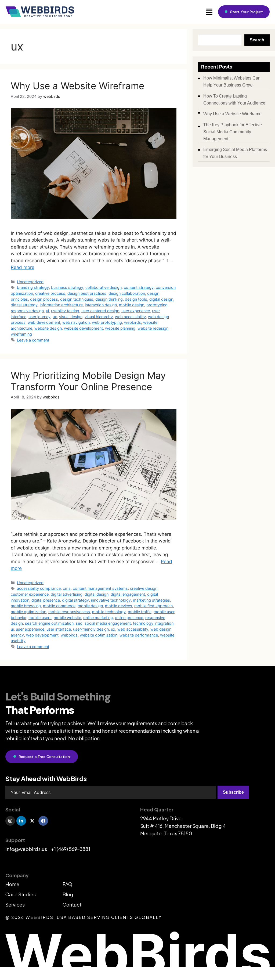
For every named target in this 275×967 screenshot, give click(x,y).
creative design (143, 588)
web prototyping (107, 322)
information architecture (61, 305)
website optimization (98, 635)
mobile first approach (153, 605)
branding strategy (33, 287)
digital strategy (24, 305)
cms (67, 588)
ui (47, 310)
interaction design (101, 305)
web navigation (76, 322)
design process (44, 299)
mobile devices (118, 605)
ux (55, 316)
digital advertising (66, 594)
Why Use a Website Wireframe (77, 85)
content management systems (100, 588)
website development (83, 328)
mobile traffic (139, 611)
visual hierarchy (99, 316)
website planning (120, 328)
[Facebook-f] (43, 821)
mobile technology (109, 611)
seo (79, 623)
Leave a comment (33, 340)
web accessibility (130, 316)
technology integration (153, 623)
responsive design (27, 310)
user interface (58, 629)
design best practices (86, 293)
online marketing (98, 617)
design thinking (109, 299)
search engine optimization (49, 623)
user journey (39, 316)
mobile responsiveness (69, 611)
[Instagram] (10, 821)
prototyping (157, 305)
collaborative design (103, 287)
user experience (135, 310)
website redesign (153, 328)
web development (44, 322)
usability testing (65, 310)
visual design (70, 316)
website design (48, 328)
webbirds (132, 322)
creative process (50, 293)
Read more (22, 267)
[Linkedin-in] (21, 821)
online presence (129, 617)
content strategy (139, 287)
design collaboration (126, 293)
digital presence (45, 600)
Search (257, 40)
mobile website (67, 617)
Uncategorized (30, 281)
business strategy (67, 287)
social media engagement (108, 623)
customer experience (30, 594)
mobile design (131, 305)
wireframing (21, 334)
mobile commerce (59, 605)
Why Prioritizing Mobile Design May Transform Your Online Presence (88, 381)
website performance (139, 635)
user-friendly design (91, 629)
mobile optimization (28, 611)
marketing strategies (151, 600)
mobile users (40, 617)
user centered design (100, 310)
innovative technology (111, 600)
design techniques (76, 299)
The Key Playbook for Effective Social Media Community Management (232, 132)
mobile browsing (26, 605)
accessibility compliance (39, 588)
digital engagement (128, 594)
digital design (161, 299)
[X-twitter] (32, 821)
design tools (136, 299)
